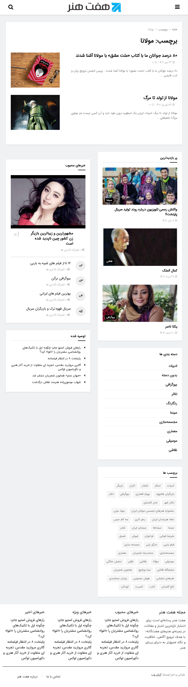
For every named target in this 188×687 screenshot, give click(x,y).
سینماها (157, 528)
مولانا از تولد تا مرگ (160, 97)
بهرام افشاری (143, 494)
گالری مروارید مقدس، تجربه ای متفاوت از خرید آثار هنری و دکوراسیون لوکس (46, 367)
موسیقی (171, 440)
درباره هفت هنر (27, 676)
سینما (109, 200)
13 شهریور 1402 (164, 105)
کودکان (125, 587)
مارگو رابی (151, 545)
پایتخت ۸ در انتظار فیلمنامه (64, 358)
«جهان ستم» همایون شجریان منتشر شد (56, 375)
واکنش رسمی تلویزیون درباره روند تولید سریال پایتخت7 (146, 212)
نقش (130, 562)
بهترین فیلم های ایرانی (55, 293)
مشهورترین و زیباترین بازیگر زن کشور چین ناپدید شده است (52, 238)
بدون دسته (169, 375)
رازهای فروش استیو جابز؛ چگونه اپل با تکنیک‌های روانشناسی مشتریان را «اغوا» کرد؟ (52, 349)
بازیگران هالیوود (165, 494)
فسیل (122, 536)
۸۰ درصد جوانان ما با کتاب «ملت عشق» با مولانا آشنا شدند (126, 55)
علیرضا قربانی (167, 536)
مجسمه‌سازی (168, 422)
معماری (172, 431)
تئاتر (174, 394)
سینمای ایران (139, 528)
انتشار (145, 486)
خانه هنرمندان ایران (163, 520)
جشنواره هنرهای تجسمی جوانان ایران (152, 511)
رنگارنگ (171, 403)
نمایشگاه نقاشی (165, 570)
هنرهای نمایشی (165, 578)
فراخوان (149, 536)
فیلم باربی (169, 545)
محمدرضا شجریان (143, 553)
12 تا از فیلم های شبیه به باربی (50, 263)
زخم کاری (140, 520)
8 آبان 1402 (169, 221)
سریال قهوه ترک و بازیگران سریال (48, 308)
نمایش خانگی (113, 562)
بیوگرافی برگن (61, 278)
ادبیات (173, 366)
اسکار (158, 486)
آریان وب (156, 675)
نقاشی (109, 261)
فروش (135, 536)
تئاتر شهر (169, 503)
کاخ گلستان (168, 587)
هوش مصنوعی (141, 578)
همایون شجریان (123, 570)
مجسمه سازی (132, 545)
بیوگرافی (110, 317)
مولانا (151, 29)
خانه (174, 29)
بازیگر (120, 486)
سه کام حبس (121, 520)
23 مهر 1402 (166, 62)
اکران (132, 486)
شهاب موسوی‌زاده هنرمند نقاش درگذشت (56, 382)
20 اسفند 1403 (167, 333)
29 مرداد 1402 (167, 277)
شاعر (122, 528)
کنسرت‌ (139, 587)
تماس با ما (53, 676)
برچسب (163, 29)
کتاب (152, 587)
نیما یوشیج (145, 570)
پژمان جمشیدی (118, 578)
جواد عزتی (119, 511)
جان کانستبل (151, 503)
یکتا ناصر (171, 326)
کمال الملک (169, 270)
